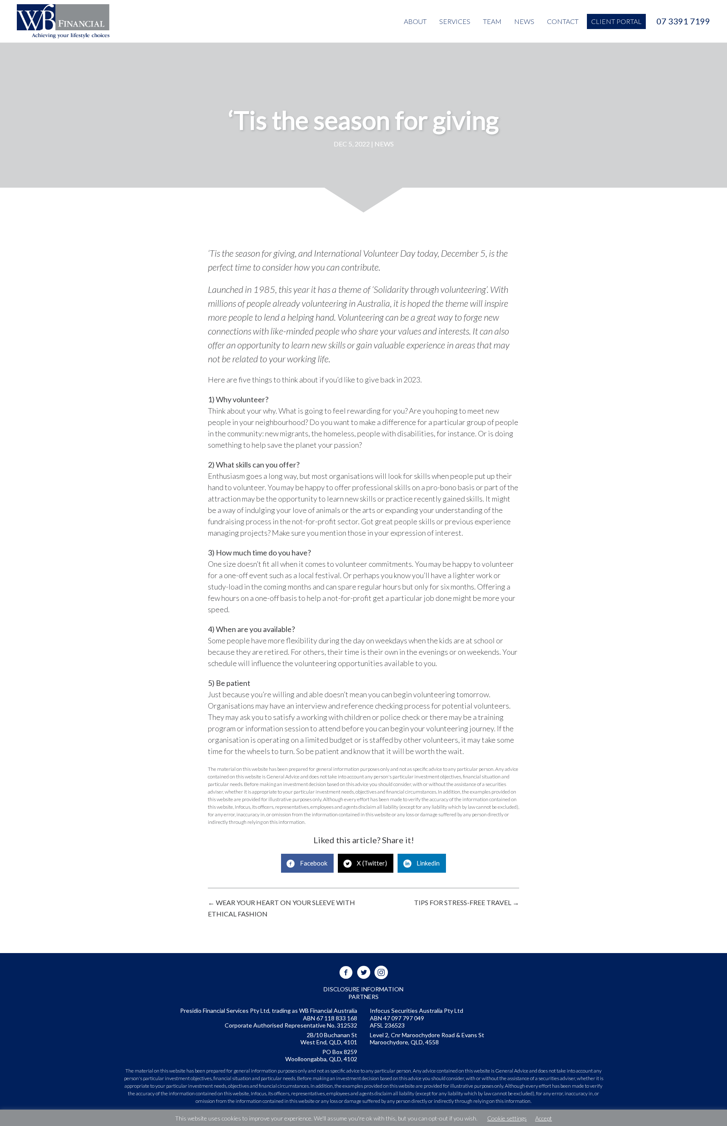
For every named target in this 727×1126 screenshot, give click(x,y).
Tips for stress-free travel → (466, 902)
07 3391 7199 (683, 21)
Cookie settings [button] (507, 1118)
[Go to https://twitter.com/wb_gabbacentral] (363, 972)
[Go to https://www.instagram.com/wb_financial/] (381, 972)
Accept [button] (543, 1118)
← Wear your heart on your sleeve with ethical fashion (281, 908)
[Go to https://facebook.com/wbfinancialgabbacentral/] (346, 972)
